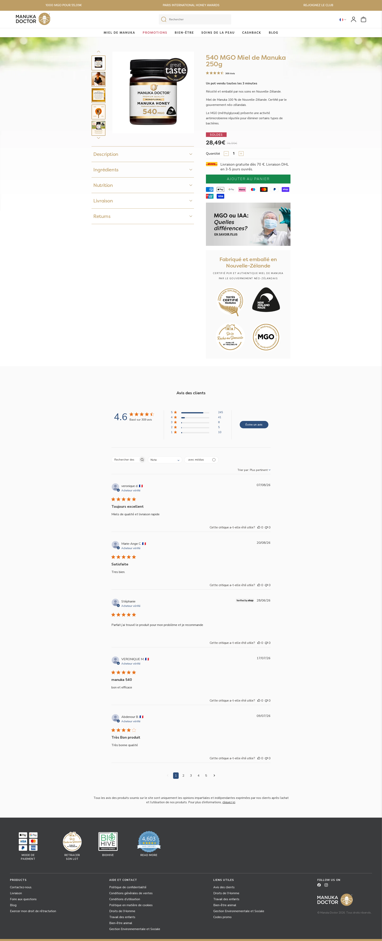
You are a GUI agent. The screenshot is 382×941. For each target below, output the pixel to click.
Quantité (213, 153)
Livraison (16, 893)
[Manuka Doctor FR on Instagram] (328, 886)
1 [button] (176, 775)
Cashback (251, 32)
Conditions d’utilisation (124, 899)
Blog (273, 32)
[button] (197, 413)
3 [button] (191, 775)
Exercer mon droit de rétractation (33, 911)
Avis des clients (224, 887)
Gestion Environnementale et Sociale (134, 929)
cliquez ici (228, 802)
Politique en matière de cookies (131, 905)
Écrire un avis (254, 425)
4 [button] (199, 775)
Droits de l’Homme (122, 911)
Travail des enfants (122, 917)
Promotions (155, 32)
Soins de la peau (218, 32)
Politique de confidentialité (127, 887)
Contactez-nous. (21, 887)
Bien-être (184, 32)
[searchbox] (125, 460)
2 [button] (183, 775)
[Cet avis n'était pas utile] (266, 527)
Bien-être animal (120, 923)
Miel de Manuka (119, 32)
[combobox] (165, 459)
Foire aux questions (23, 899)
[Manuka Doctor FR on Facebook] (320, 886)
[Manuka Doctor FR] (33, 20)
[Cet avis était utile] (258, 527)
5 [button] (206, 775)
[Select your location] (343, 19)
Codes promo (222, 917)
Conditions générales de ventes (131, 893)
